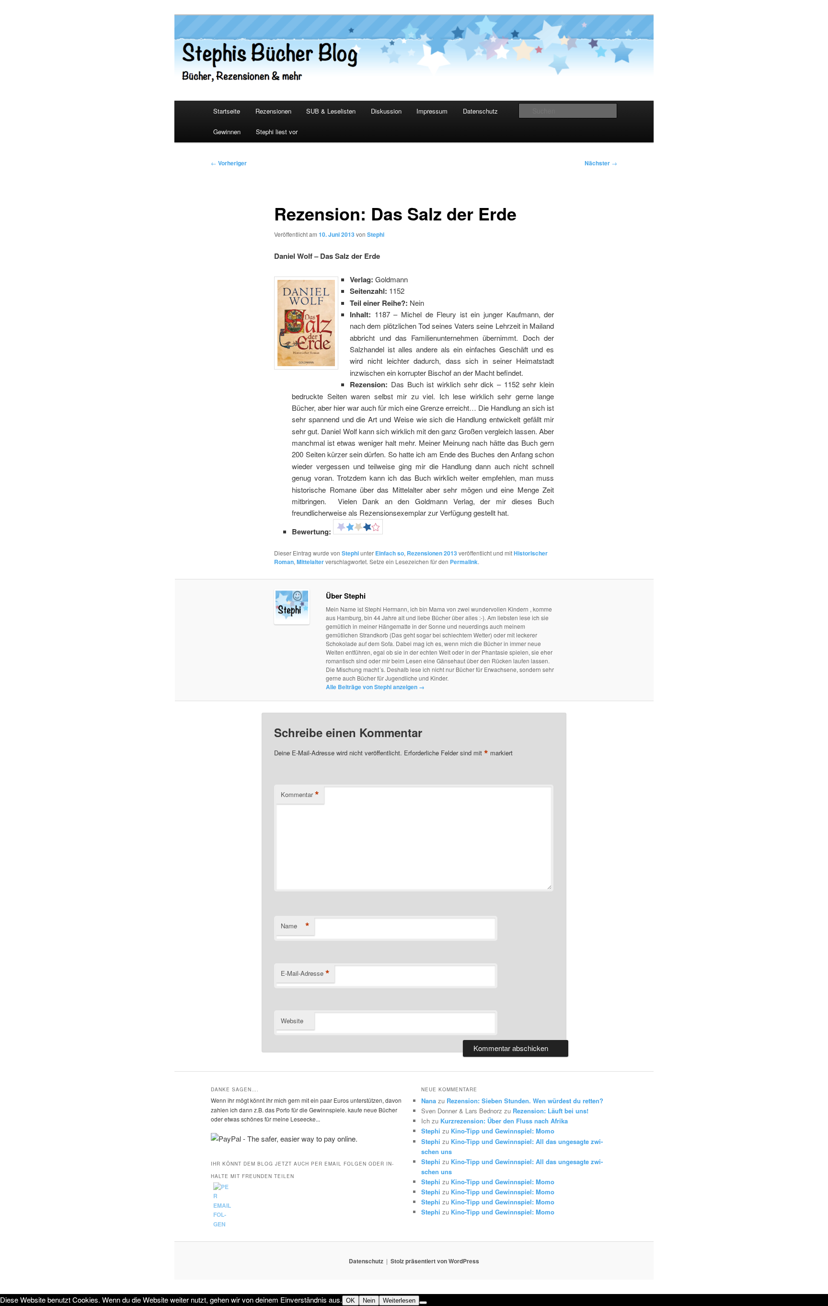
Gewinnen (227, 131)
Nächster (601, 163)
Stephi (375, 234)
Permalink (464, 561)
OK (350, 1300)
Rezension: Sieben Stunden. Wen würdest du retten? (525, 1100)
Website (292, 1020)
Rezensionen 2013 (432, 553)
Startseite (226, 111)
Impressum (432, 111)
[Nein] (423, 1302)
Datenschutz (480, 111)
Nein (369, 1300)
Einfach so (389, 553)
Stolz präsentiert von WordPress (435, 1261)
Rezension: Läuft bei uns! (550, 1110)
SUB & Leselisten (331, 111)
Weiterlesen (399, 1300)
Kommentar (300, 794)
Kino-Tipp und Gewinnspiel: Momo (502, 1130)
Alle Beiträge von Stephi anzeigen (375, 686)
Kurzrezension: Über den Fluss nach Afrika (504, 1120)
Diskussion (386, 111)
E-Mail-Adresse (305, 973)
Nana (428, 1100)
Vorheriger (229, 163)
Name (295, 926)
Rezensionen (273, 111)
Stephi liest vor (277, 131)
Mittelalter (310, 561)
